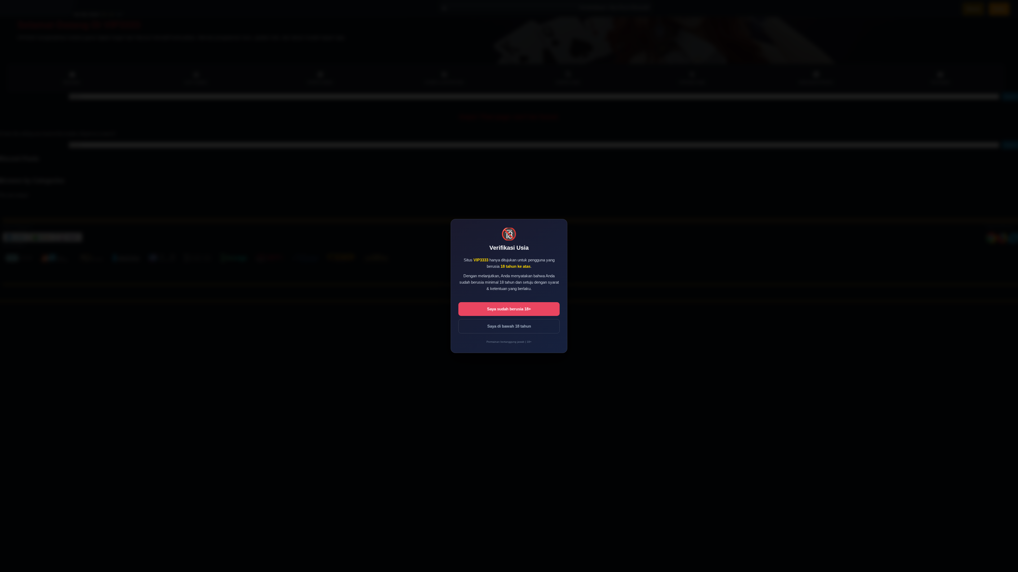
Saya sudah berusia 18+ (509, 309)
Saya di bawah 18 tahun (509, 326)
